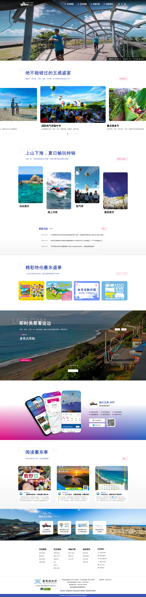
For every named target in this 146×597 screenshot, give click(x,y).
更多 (103, 228)
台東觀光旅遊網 (27, 4)
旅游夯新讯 (42, 559)
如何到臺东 (86, 556)
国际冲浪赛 (103, 562)
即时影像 (85, 553)
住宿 (55, 565)
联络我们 (102, 568)
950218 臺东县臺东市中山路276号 (46, 586)
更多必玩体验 (121, 159)
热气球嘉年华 (103, 559)
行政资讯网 (103, 552)
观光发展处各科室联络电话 (77, 587)
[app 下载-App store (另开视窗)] (97, 425)
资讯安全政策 (76, 590)
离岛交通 (85, 562)
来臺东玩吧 (57, 553)
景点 (55, 562)
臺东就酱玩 (103, 555)
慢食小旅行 (71, 553)
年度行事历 (42, 553)
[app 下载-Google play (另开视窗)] (97, 420)
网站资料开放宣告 (91, 590)
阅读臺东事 (42, 562)
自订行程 (70, 559)
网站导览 (62, 590)
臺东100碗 (56, 568)
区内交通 (85, 559)
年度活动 (123, 79)
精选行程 (70, 556)
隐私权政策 (69, 590)
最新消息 (41, 556)
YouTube (102, 565)
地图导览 (56, 559)
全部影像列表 (72, 371)
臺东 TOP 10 (57, 556)
